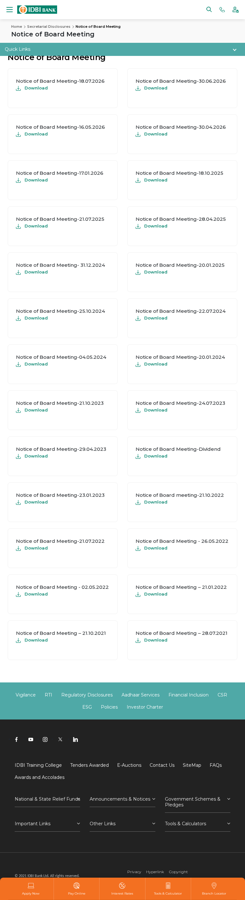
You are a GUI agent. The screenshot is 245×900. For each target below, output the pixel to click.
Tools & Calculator (168, 893)
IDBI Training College (38, 765)
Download (36, 87)
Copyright (178, 871)
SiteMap (192, 765)
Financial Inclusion (188, 695)
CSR (222, 695)
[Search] (209, 9)
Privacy (134, 871)
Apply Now (31, 893)
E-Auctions (129, 765)
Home (16, 26)
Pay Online (76, 893)
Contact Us (162, 765)
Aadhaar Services (141, 695)
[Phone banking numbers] (222, 9)
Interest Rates (122, 893)
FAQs (216, 765)
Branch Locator (214, 893)
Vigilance (26, 695)
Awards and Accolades (39, 777)
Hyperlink (155, 871)
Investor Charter (145, 707)
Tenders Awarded (89, 765)
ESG (87, 707)
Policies (109, 707)
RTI (48, 695)
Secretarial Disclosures (49, 26)
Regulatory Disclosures (87, 695)
